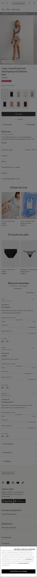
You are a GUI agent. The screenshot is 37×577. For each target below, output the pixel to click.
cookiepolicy (28, 559)
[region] (18, 561)
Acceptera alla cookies (18, 571)
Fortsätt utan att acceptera (24, 549)
